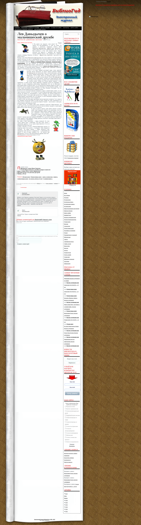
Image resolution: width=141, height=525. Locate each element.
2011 (66, 511)
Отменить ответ (47, 219)
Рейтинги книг (67, 237)
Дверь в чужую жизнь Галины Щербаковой (28, 171)
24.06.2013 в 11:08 (25, 211)
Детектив (66, 197)
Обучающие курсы (40, 29)
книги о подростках (48, 177)
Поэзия (66, 232)
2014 (66, 504)
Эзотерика (66, 261)
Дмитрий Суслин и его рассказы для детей (28, 172)
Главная (17, 27)
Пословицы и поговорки (69, 230)
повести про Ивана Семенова (50, 66)
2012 (66, 509)
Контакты (66, 27)
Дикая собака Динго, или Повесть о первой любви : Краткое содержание (72, 307)
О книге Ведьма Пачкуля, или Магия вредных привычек (35, 169)
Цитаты (66, 250)
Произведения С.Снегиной (70, 235)
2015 (66, 502)
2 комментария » (48, 178)
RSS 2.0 (38, 183)
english (109, 1)
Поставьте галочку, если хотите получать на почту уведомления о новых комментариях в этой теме (38, 236)
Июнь (65, 496)
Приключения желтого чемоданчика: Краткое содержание (69, 341)
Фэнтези (66, 248)
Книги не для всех (68, 210)
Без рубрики (67, 195)
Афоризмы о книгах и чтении (30, 27)
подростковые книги (22, 178)
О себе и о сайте (56, 27)
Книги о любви (67, 213)
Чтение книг (67, 257)
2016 (66, 500)
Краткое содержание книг (70, 217)
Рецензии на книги (70, 406)
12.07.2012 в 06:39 (25, 194)
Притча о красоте (68, 462)
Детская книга (26, 177)
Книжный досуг (67, 215)
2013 (66, 507)
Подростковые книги (36, 177)
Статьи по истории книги (72, 426)
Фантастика (67, 246)
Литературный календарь (70, 219)
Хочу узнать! (72, 393)
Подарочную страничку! (72, 158)
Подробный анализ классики (73, 415)
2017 (66, 493)
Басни (65, 193)
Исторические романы (69, 204)
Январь (66, 498)
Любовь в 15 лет (21, 173)
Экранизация (67, 263)
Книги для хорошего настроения (71, 208)
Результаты (72, 446)
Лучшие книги (67, 221)
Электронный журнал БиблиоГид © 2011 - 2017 (44, 519)
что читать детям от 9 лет (35, 178)
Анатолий (38, 219)
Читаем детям (67, 252)
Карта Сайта (74, 27)
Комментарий (19, 222)
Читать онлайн (45, 27)
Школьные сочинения (69, 259)
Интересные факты (68, 202)
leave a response (49, 183)
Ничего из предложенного (72, 441)
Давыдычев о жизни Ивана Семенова (30, 168)
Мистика (66, 224)
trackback (56, 183)
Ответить (19, 205)
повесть (55, 177)
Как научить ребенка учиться (24, 29)
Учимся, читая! (67, 243)
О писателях (67, 226)
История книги (67, 206)
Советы (66, 239)
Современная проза (69, 241)
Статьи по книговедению (72, 433)
